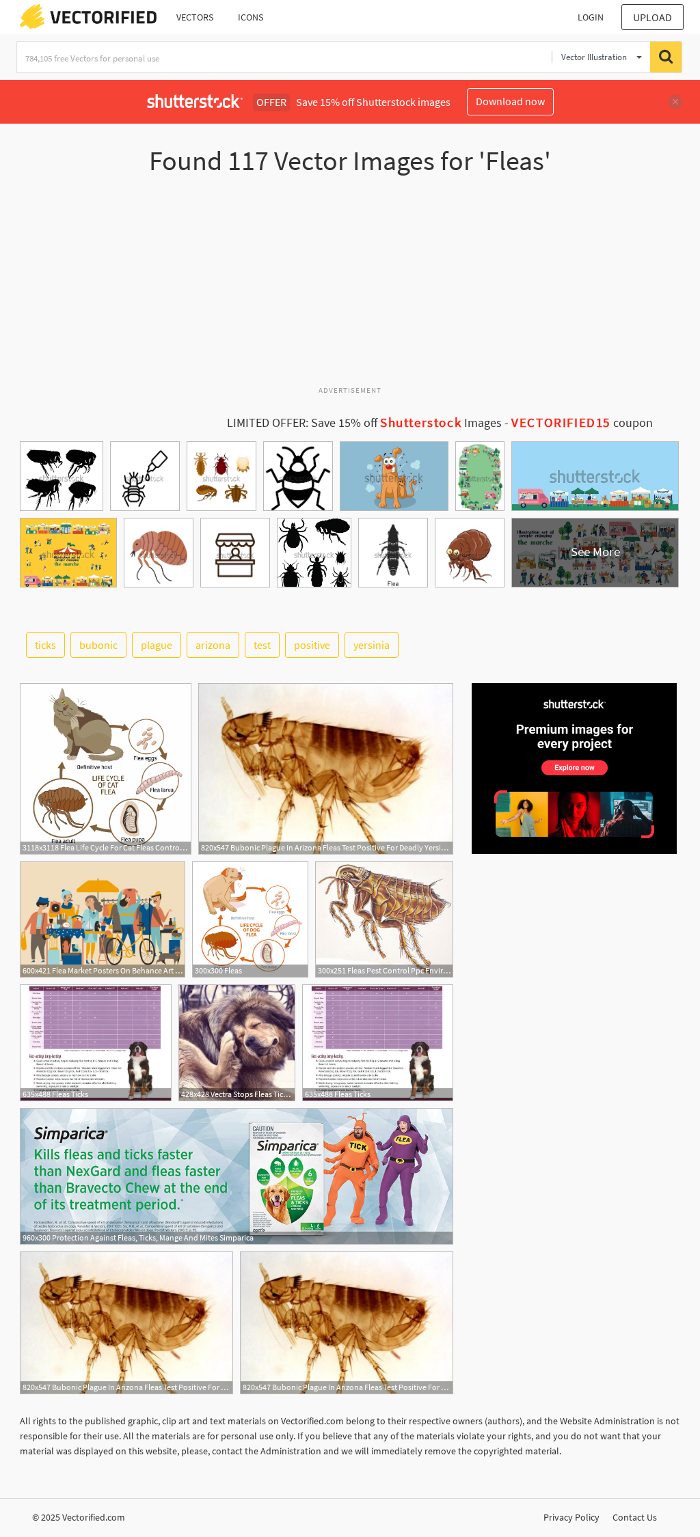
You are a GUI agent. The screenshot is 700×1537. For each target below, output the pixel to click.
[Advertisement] (350, 286)
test (262, 645)
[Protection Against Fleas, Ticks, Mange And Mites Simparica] (237, 1176)
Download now (510, 101)
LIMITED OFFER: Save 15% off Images (364, 422)
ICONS (250, 17)
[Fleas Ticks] (96, 1042)
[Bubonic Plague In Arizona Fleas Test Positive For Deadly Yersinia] (326, 769)
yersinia (371, 645)
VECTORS (194, 17)
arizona (213, 645)
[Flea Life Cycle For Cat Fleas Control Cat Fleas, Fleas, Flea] (106, 769)
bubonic (98, 645)
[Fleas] (250, 919)
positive (312, 645)
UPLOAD (652, 17)
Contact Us (634, 1517)
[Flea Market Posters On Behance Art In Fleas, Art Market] (103, 919)
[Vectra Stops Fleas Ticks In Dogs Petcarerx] (237, 1042)
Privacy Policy (571, 1517)
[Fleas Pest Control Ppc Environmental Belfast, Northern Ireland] (384, 919)
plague (156, 645)
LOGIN (591, 17)
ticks (45, 645)
